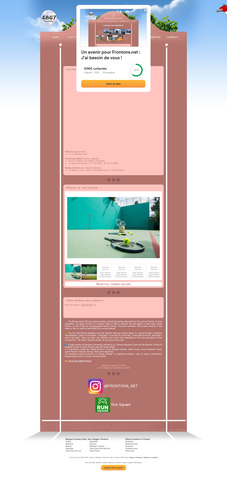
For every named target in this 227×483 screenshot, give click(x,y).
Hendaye (69, 448)
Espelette (93, 441)
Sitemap (98, 457)
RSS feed (124, 457)
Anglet (68, 441)
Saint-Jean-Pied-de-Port (100, 448)
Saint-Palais (95, 451)
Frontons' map (108, 457)
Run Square (121, 404)
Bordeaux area (131, 444)
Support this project (113, 467)
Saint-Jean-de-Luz (73, 451)
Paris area (129, 451)
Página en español (151, 457)
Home (55, 37)
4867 (48, 17)
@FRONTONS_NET (121, 386)
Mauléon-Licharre (97, 446)
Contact (172, 37)
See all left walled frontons (80, 361)
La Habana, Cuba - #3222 (79, 170)
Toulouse (129, 446)
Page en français (135, 457)
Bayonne (69, 444)
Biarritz (68, 446)
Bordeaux (129, 441)
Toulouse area (131, 448)
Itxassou (93, 444)
